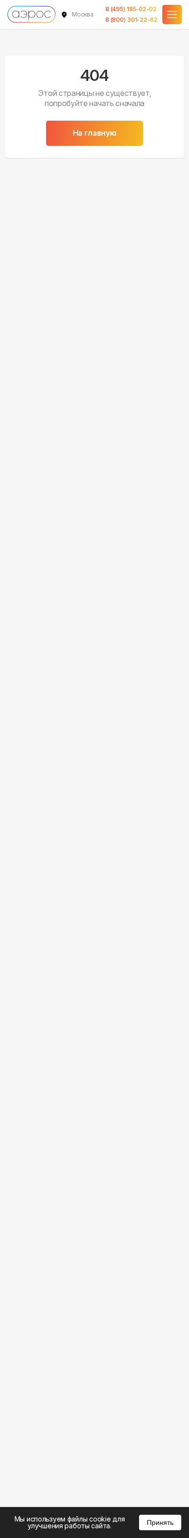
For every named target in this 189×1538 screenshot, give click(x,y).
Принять (160, 1522)
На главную (95, 133)
